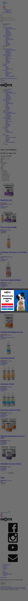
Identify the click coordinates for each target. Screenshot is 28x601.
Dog (7, 304)
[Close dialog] (26, 290)
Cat (7, 306)
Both (7, 309)
